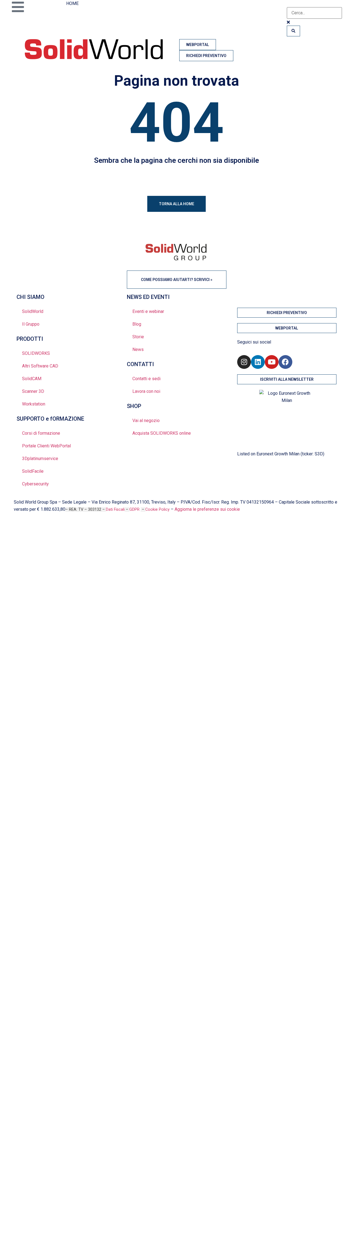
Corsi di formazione (41, 433)
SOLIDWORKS (36, 353)
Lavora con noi (146, 391)
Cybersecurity (35, 483)
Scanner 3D (33, 391)
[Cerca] (293, 31)
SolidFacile (33, 471)
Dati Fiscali (115, 509)
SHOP (25, 663)
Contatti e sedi (146, 378)
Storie (138, 336)
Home (25, 572)
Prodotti (30, 603)
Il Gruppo (30, 324)
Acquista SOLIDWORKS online (161, 433)
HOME (72, 3)
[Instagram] (244, 362)
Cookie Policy (157, 509)
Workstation (33, 404)
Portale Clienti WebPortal (46, 445)
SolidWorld (32, 311)
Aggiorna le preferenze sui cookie (207, 509)
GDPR (135, 509)
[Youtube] (272, 362)
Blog (136, 324)
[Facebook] (285, 362)
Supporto (30, 618)
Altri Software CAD (40, 366)
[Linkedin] (258, 362)
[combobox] (314, 13)
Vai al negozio (146, 420)
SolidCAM (31, 378)
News (138, 349)
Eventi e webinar (148, 311)
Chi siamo (30, 588)
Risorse (28, 633)
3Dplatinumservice (40, 458)
